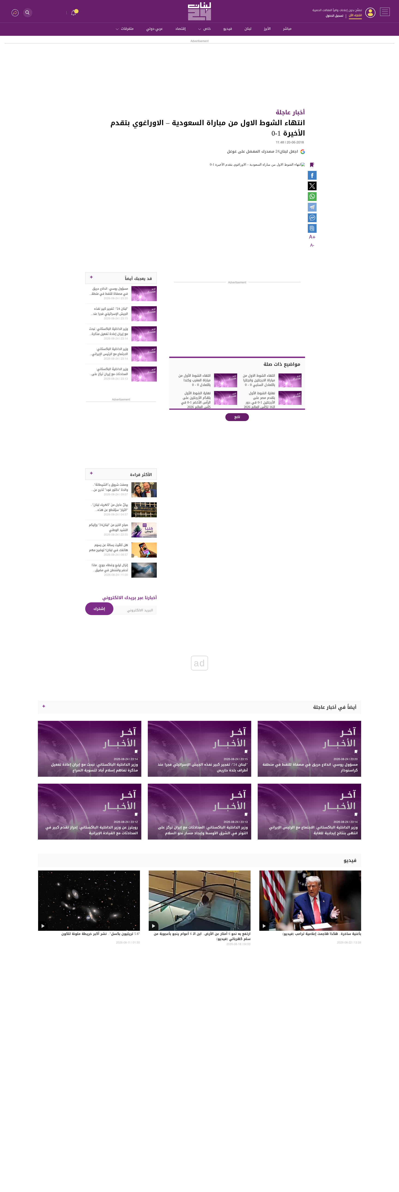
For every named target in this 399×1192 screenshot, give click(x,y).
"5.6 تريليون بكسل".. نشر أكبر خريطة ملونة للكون (100, 934)
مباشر (287, 28)
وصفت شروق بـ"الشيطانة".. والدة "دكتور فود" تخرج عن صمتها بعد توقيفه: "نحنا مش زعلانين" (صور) (109, 487)
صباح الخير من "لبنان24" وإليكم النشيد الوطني (108, 527)
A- (312, 245)
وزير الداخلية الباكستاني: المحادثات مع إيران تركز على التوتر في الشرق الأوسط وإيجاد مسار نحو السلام (110, 372)
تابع (237, 417)
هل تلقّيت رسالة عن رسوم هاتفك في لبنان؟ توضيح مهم (108, 548)
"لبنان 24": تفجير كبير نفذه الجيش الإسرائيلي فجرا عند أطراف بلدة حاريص (110, 311)
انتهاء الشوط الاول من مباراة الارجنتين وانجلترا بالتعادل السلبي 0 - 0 (259, 380)
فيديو (227, 28)
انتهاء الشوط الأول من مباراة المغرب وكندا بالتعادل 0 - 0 (194, 380)
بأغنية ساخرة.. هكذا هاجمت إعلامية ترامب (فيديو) (322, 934)
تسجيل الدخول (334, 15)
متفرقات (127, 28)
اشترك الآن (355, 15)
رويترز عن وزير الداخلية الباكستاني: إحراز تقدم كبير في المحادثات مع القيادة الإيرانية (91, 830)
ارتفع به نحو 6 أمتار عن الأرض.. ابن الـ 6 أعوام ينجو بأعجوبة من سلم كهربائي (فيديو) (202, 936)
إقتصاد (180, 28)
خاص (207, 28)
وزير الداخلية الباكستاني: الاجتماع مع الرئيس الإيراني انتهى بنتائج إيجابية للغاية (110, 351)
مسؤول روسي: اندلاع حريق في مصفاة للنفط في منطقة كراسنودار (109, 291)
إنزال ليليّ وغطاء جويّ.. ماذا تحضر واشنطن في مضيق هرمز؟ (110, 568)
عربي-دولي (154, 28)
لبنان (248, 28)
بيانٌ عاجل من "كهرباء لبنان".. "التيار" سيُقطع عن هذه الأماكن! (109, 507)
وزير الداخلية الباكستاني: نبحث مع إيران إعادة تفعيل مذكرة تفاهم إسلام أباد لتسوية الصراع (108, 331)
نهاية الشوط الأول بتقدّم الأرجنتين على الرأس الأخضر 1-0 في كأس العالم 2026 (196, 400)
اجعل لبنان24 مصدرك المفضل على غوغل (262, 151)
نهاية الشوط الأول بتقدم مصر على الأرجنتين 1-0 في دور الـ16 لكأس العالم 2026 (259, 400)
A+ (312, 237)
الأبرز (267, 28)
